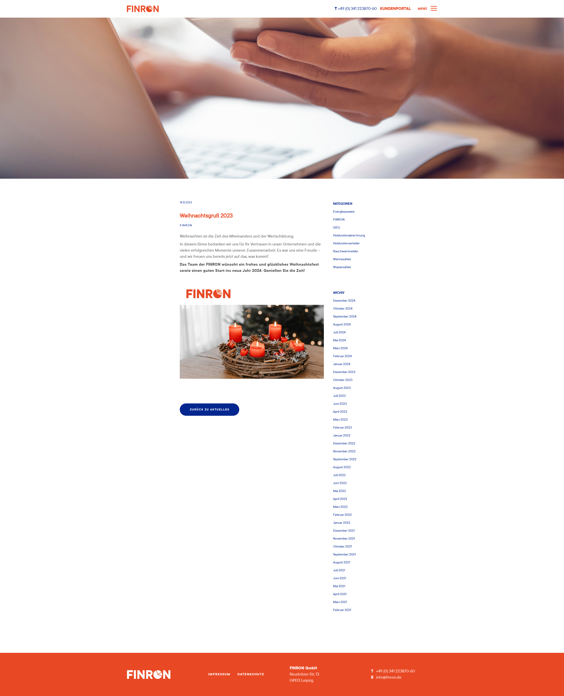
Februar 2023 (342, 427)
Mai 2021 (339, 586)
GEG (336, 227)
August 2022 (342, 467)
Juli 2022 (339, 475)
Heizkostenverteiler (346, 243)
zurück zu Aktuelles (209, 409)
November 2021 (344, 538)
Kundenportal (395, 8)
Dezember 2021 (344, 531)
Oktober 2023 (342, 380)
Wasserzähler (342, 267)
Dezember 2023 (344, 372)
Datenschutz (250, 674)
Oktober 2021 (342, 546)
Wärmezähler (342, 259)
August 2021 (341, 562)
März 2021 (340, 602)
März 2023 (340, 419)
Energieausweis (343, 211)
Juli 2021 (339, 570)
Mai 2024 (339, 340)
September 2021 (344, 554)
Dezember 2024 (344, 301)
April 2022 (340, 499)
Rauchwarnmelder (345, 251)
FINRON (186, 225)
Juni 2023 (340, 404)
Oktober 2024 (342, 308)
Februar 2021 (342, 610)
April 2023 (340, 412)
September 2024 (344, 316)
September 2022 (344, 459)
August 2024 (342, 324)
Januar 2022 (341, 523)
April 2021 (340, 594)
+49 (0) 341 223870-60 (357, 8)
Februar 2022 (342, 515)
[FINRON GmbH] (229, 9)
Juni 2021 (339, 578)
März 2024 (340, 348)
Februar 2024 (342, 356)
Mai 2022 (339, 491)
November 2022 (344, 451)
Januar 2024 (341, 364)
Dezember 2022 (344, 443)
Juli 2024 (339, 332)
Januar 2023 (341, 435)
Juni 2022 (340, 483)
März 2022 (340, 507)
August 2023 (342, 388)
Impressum (219, 674)
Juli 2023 (339, 396)
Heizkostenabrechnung (349, 235)
